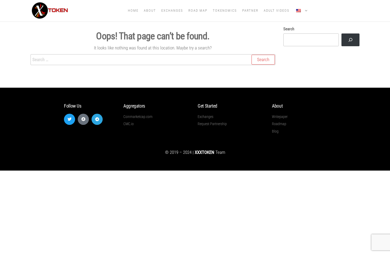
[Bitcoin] (83, 119)
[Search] (350, 39)
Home (133, 10)
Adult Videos (276, 10)
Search (288, 29)
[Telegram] (97, 119)
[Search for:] (153, 59)
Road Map (197, 10)
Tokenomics (225, 10)
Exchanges (172, 10)
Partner (250, 10)
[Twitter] (69, 119)
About (150, 10)
